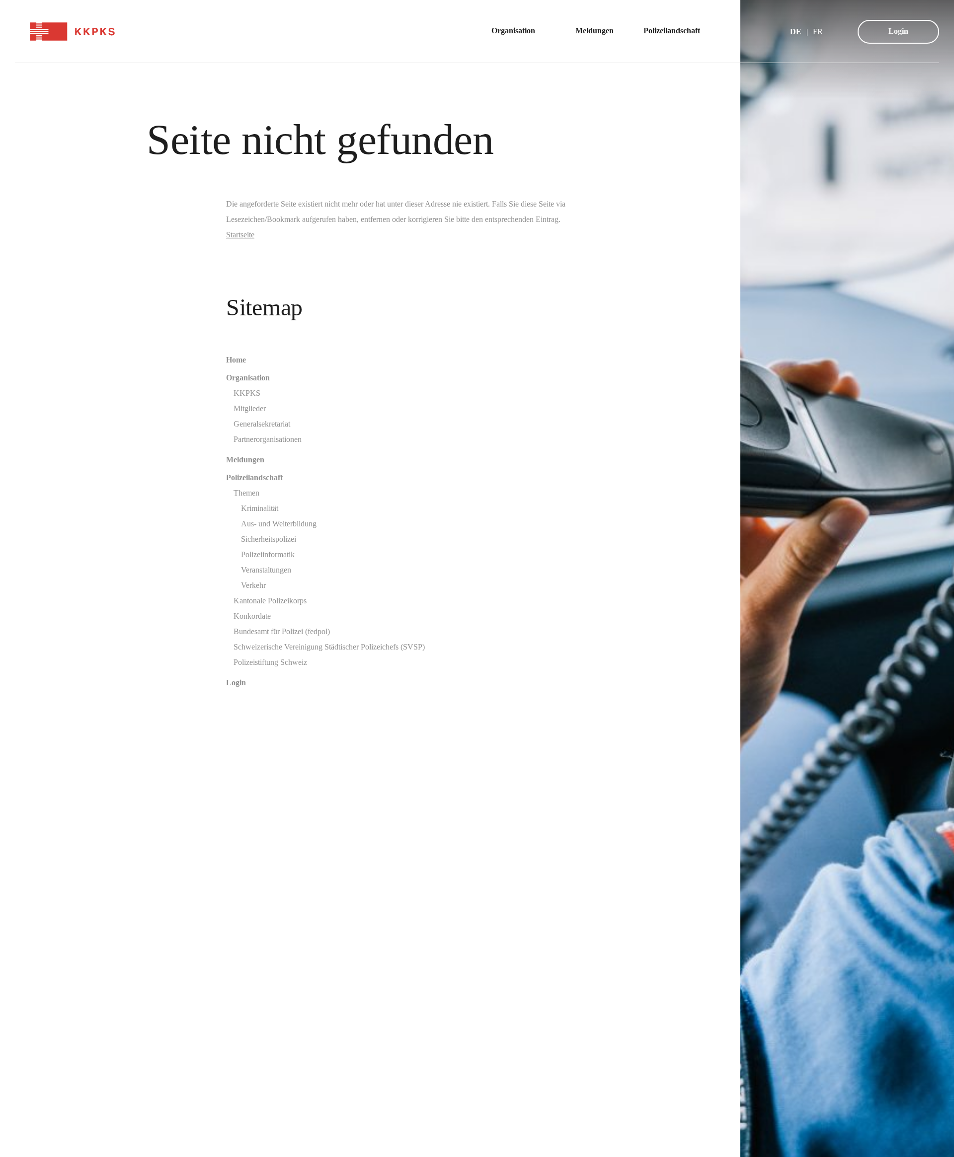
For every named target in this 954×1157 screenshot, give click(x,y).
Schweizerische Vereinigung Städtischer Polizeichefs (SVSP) (329, 647)
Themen (246, 493)
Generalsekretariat (262, 424)
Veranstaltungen (266, 570)
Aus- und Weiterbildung (279, 523)
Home (236, 360)
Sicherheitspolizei (268, 539)
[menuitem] (518, 31)
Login (898, 31)
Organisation (248, 377)
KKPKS (247, 393)
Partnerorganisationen (268, 439)
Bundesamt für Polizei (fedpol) (282, 631)
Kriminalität (259, 508)
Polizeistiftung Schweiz (270, 662)
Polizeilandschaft (254, 477)
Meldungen (245, 459)
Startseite (240, 234)
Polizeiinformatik (268, 554)
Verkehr (253, 585)
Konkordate (252, 616)
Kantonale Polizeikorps (270, 600)
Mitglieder (250, 408)
